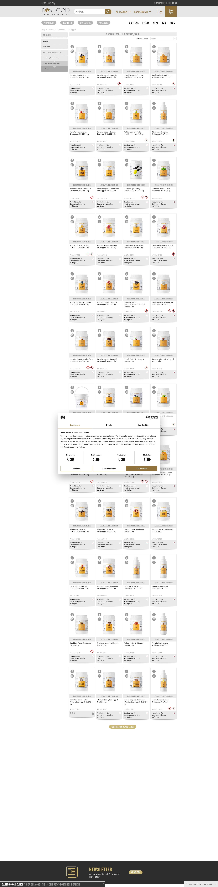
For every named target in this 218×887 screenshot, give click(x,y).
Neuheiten (67, 22)
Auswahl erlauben (109, 468)
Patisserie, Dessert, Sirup (51, 58)
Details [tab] (109, 425)
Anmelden (135, 872)
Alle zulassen (141, 468)
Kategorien (121, 11)
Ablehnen (76, 468)
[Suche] (108, 11)
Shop (43, 29)
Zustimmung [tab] (75, 425)
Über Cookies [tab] (143, 425)
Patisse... (51, 29)
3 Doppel (72, 29)
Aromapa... (61, 29)
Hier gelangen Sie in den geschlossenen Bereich (41, 884)
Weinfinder (49, 22)
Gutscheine (85, 22)
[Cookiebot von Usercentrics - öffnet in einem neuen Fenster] (148, 417)
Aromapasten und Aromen (51, 63)
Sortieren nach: (142, 39)
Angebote (103, 22)
